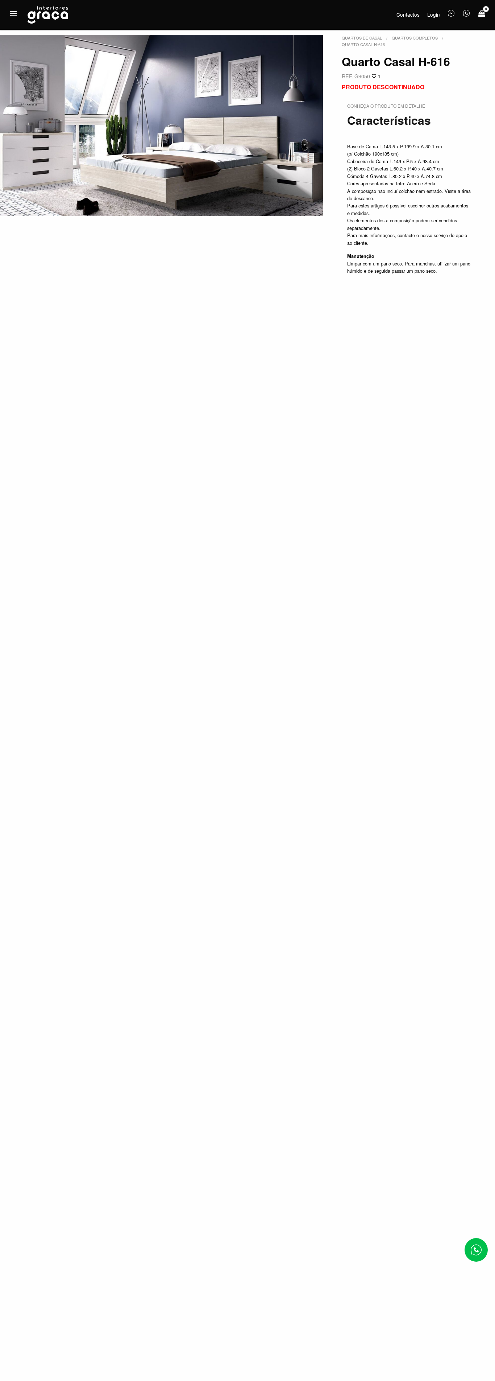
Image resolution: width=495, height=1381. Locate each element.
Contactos (408, 14)
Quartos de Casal (362, 38)
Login (433, 14)
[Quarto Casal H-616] (161, 125)
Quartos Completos (415, 38)
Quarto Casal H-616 (363, 44)
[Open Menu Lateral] (13, 13)
